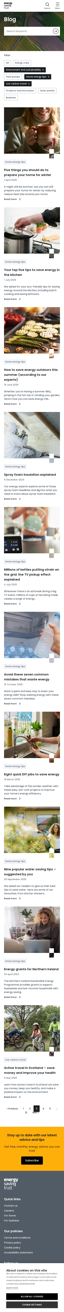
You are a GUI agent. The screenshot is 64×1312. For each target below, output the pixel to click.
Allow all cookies (32, 1296)
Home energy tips (36, 76)
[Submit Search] (55, 31)
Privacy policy (12, 1242)
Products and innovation (20, 90)
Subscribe (32, 1160)
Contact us (11, 1205)
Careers (9, 1210)
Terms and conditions (17, 1237)
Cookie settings (32, 1304)
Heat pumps (13, 76)
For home (10, 1215)
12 (26, 1112)
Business (11, 97)
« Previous (12, 1108)
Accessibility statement (18, 1252)
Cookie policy (12, 1247)
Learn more (12, 1287)
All (7, 62)
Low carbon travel (16, 83)
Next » (35, 1112)
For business (11, 1220)
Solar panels (47, 90)
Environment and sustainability (23, 69)
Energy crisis (22, 62)
